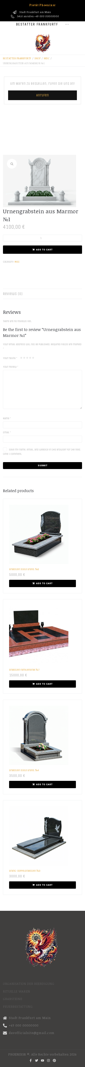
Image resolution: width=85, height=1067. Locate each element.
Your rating (10, 358)
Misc (47, 58)
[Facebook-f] (30, 1060)
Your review (10, 367)
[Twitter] (36, 1060)
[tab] (42, 294)
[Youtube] (42, 1060)
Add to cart (44, 249)
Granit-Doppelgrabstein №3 (24, 870)
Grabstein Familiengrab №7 (24, 669)
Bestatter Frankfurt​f (17, 58)
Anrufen (42, 95)
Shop (37, 58)
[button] (12, 164)
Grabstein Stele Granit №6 (24, 569)
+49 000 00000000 (46, 16)
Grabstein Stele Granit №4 (24, 770)
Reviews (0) (13, 293)
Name (7, 418)
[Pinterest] (54, 1060)
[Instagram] (48, 1060)
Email (7, 432)
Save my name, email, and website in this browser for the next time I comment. (41, 452)
